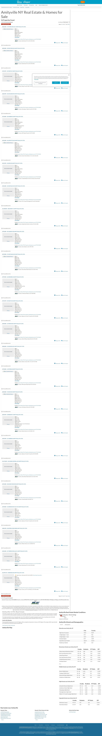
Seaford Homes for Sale (39, 718)
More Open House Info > (37, 575)
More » (60, 663)
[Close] (69, 75)
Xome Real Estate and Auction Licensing (25, 726)
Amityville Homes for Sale (39, 712)
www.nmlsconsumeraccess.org (73, 731)
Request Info (58, 42)
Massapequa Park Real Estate (6, 713)
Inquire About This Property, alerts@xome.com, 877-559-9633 (29, 39)
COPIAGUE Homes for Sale (40, 713)
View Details (17, 37)
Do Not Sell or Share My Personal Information (40, 83)
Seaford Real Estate (4, 716)
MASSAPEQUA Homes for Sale (40, 715)
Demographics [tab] (67, 624)
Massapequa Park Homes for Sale (41, 714)
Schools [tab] (61, 624)
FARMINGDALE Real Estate (6, 718)
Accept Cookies (64, 82)
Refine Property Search (6, 24)
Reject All (56, 82)
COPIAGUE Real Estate (5, 712)
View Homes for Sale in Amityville (8, 625)
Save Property (65, 42)
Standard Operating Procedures (32, 609)
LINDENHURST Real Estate (6, 715)
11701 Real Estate (72, 712)
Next (69, 24)
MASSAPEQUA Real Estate (5, 714)
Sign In (82, 1)
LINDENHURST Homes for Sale (40, 716)
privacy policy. (36, 79)
